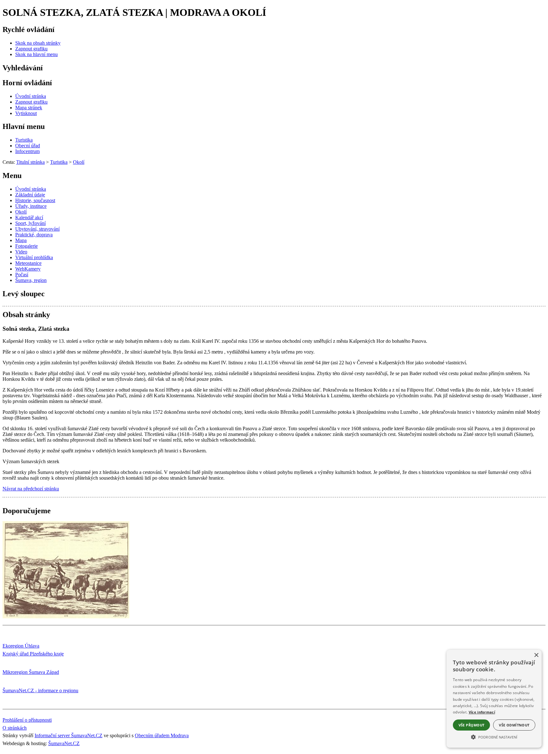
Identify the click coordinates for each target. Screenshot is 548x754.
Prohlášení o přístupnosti (27, 720)
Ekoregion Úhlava (21, 646)
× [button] (536, 655)
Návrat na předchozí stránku (31, 488)
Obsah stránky (26, 314)
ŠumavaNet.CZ (64, 743)
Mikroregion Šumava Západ (31, 672)
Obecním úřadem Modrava (162, 735)
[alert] (494, 699)
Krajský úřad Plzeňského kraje (33, 653)
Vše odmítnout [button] (514, 725)
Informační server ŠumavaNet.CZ (68, 735)
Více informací (482, 712)
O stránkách (15, 728)
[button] (494, 736)
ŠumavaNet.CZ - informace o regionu (40, 690)
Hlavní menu (24, 126)
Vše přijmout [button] (472, 725)
